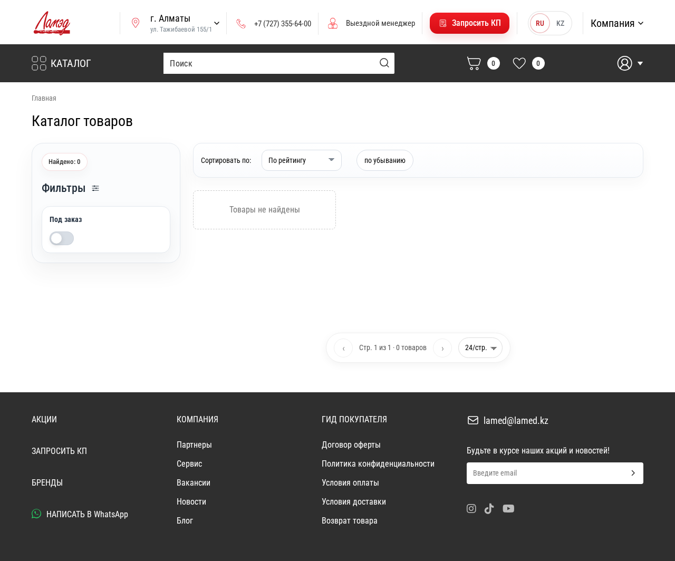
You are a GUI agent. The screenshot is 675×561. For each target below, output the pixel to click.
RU (540, 23)
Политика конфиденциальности (378, 464)
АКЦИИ (44, 419)
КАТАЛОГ (71, 63)
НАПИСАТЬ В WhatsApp (86, 514)
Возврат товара (350, 521)
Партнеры (194, 445)
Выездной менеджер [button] (380, 23)
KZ (560, 23)
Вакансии (193, 483)
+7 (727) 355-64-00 (282, 23)
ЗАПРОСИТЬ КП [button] (59, 451)
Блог (185, 521)
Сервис (189, 464)
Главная (44, 98)
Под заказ (66, 219)
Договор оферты (351, 445)
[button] (469, 23)
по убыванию (385, 160)
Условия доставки (354, 502)
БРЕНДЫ (47, 483)
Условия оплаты (350, 483)
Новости (191, 502)
